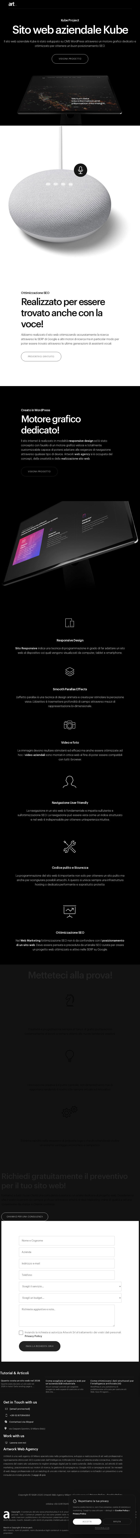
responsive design (81, 441)
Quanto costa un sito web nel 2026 (20, 1381)
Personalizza (102, 1528)
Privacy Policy (33, 1336)
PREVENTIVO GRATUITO (41, 356)
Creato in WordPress (35, 410)
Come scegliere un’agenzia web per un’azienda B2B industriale (66, 1382)
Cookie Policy (121, 1511)
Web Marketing (30, 940)
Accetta (87, 1522)
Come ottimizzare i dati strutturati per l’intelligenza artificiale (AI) (112, 1382)
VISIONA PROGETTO (70, 59)
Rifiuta (117, 1522)
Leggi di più (39, 1475)
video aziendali (35, 755)
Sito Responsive (26, 648)
